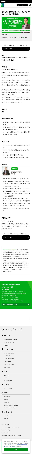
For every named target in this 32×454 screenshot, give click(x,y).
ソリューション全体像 (9, 353)
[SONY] (3, 1)
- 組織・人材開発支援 (9, 358)
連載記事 (6, 399)
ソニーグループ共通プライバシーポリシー (11, 427)
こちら (23, 37)
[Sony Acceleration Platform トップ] (2, 5)
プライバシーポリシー (6, 430)
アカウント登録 (8, 329)
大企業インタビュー (8, 402)
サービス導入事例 (8, 380)
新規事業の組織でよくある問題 (11, 408)
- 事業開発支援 (7, 355)
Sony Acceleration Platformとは (11, 339)
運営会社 (6, 345)
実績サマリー (7, 375)
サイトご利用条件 (5, 424)
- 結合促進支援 (7, 361)
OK (16, 449)
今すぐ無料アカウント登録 (10, 304)
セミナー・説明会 (8, 388)
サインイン (18, 329)
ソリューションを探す (9, 364)
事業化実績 (6, 378)
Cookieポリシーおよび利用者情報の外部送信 (11, 435)
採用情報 (6, 418)
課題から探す (7, 367)
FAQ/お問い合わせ (8, 415)
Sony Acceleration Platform (9, 249)
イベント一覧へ (8, 48)
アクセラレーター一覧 (9, 342)
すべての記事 (7, 396)
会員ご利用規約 (5, 432)
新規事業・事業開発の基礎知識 (11, 405)
